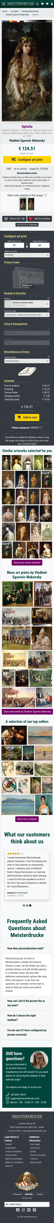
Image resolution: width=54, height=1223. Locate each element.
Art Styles (15, 11)
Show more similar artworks (27, 562)
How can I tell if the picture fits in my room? (26, 1003)
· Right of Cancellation (13, 1159)
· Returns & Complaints (13, 1162)
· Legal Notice (10, 1148)
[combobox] (27, 255)
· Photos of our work (37, 1155)
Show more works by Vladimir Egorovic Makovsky (27, 711)
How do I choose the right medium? (21, 1018)
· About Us (8, 1166)
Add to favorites (41, 218)
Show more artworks (27, 819)
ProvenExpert (22, 893)
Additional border (10, 251)
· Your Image (34, 1144)
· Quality (32, 1151)
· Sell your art (34, 1148)
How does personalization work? (25, 948)
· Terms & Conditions (12, 1151)
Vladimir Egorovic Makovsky (17, 14)
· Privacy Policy (10, 1155)
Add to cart (29, 417)
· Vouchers (33, 1159)
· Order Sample (35, 1162)
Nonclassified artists (30, 11)
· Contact (8, 1144)
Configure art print (29, 160)
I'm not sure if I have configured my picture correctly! (26, 1032)
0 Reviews (33, 225)
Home (5, 11)
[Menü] (4, 4)
